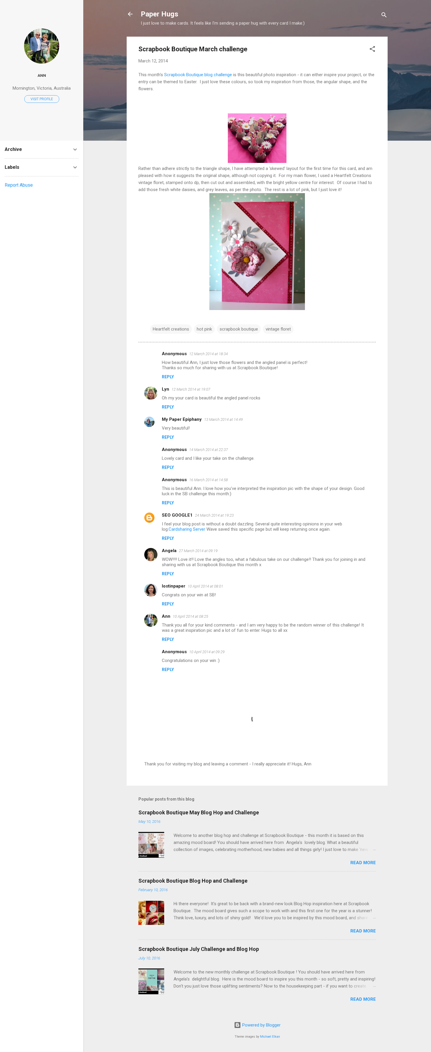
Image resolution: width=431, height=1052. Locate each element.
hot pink (204, 329)
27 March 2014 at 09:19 (198, 551)
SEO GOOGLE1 (177, 515)
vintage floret (278, 329)
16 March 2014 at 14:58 (208, 480)
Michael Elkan (270, 1037)
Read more (363, 862)
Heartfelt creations (171, 329)
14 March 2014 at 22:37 (208, 449)
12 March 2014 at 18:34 (208, 354)
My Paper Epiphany (182, 419)
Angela (169, 550)
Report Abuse (19, 185)
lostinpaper (173, 586)
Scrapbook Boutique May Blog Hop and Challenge (198, 812)
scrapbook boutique (239, 329)
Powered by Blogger (261, 1025)
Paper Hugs (159, 14)
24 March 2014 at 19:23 (214, 515)
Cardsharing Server (187, 529)
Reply (168, 377)
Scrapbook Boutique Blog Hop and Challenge (192, 881)
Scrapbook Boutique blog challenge (198, 74)
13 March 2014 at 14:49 (223, 419)
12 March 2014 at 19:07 (191, 389)
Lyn (165, 389)
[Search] (384, 16)
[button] (372, 50)
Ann (166, 616)
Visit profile (41, 99)
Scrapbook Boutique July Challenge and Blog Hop (198, 949)
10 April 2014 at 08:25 (190, 616)
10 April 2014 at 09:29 (207, 652)
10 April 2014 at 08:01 (205, 586)
